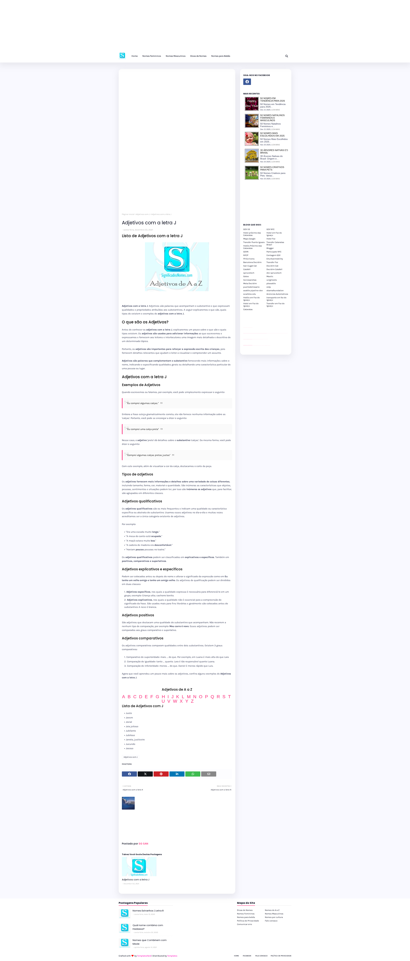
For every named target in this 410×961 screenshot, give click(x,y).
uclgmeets (271, 280)
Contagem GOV (273, 255)
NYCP (245, 255)
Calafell (246, 269)
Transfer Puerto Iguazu (254, 242)
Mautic (269, 276)
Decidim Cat (272, 266)
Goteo (246, 276)
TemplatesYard (144, 956)
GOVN (245, 251)
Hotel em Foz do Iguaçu (274, 234)
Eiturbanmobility (274, 259)
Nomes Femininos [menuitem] (151, 56)
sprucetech (248, 273)
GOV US (246, 229)
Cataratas (248, 309)
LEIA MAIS (276, 110)
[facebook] (247, 82)
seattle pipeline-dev (253, 290)
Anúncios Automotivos (277, 294)
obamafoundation (275, 290)
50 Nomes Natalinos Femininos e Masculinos (272, 118)
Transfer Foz (272, 262)
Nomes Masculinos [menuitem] (175, 56)
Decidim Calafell (274, 269)
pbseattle (271, 283)
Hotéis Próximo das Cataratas (252, 247)
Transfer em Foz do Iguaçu (275, 304)
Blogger (270, 248)
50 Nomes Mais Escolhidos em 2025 (272, 134)
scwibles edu (249, 294)
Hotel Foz (270, 238)
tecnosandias (249, 280)
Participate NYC (273, 251)
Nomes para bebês (246, 917)
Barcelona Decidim (252, 262)
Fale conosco (271, 920)
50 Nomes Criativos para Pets (272, 168)
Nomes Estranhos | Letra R (148, 910)
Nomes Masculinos (274, 913)
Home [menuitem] (134, 56)
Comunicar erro (244, 924)
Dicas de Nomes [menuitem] (198, 56)
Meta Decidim (250, 283)
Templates (172, 956)
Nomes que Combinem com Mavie (150, 941)
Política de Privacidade (248, 920)
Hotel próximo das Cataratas (252, 234)
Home (236, 956)
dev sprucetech (274, 273)
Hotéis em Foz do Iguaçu (251, 298)
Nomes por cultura (274, 917)
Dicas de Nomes (245, 910)
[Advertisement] (96, 27)
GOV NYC (270, 229)
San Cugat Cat (250, 266)
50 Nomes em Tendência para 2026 (272, 99)
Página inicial (128, 214)
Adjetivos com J (143, 214)
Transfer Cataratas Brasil (275, 243)
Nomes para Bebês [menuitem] (220, 56)
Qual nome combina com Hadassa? (148, 927)
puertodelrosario (251, 287)
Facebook (247, 956)
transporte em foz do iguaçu (276, 298)
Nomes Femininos (245, 913)
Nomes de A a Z (272, 910)
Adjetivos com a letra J (135, 879)
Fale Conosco (261, 956)
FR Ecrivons (248, 259)
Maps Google (249, 238)
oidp (268, 287)
